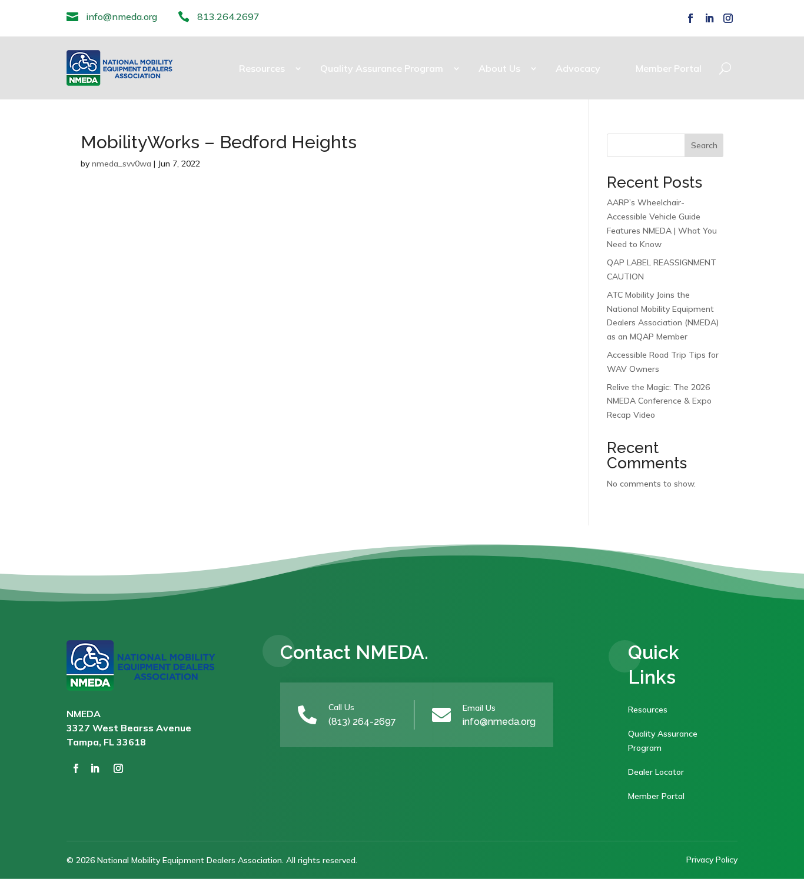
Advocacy (578, 68)
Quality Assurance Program (381, 68)
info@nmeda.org (121, 16)
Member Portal (669, 68)
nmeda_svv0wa (121, 163)
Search (704, 145)
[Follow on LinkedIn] (709, 18)
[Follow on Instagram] (728, 18)
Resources (262, 68)
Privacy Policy (711, 859)
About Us (499, 68)
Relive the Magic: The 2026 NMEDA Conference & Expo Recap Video (659, 401)
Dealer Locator (656, 772)
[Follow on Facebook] (690, 18)
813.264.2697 (228, 16)
